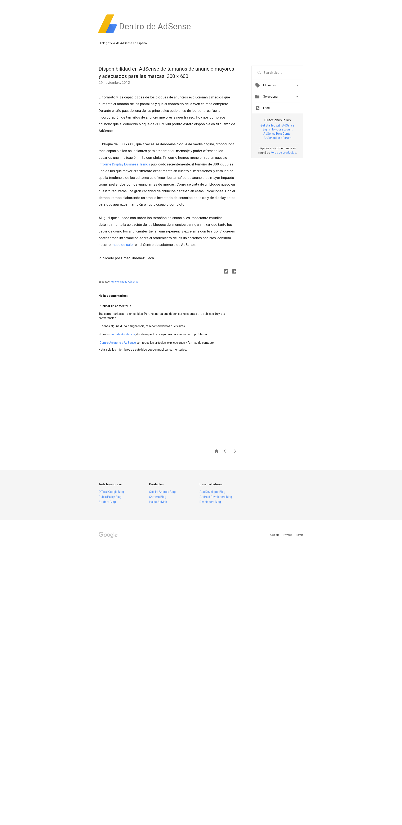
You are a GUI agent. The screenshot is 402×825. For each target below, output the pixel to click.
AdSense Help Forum (277, 137)
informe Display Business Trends (124, 164)
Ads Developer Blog (212, 491)
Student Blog (107, 502)
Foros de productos (283, 152)
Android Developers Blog (216, 496)
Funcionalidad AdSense (124, 281)
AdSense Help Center (277, 133)
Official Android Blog (162, 491)
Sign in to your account (277, 129)
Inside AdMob (158, 502)
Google (275, 534)
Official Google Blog (111, 491)
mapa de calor (123, 245)
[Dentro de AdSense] (155, 33)
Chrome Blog (157, 496)
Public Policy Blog (110, 496)
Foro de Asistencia (123, 334)
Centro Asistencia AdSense (118, 342)
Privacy (287, 534)
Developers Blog (210, 502)
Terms (299, 534)
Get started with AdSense (277, 125)
